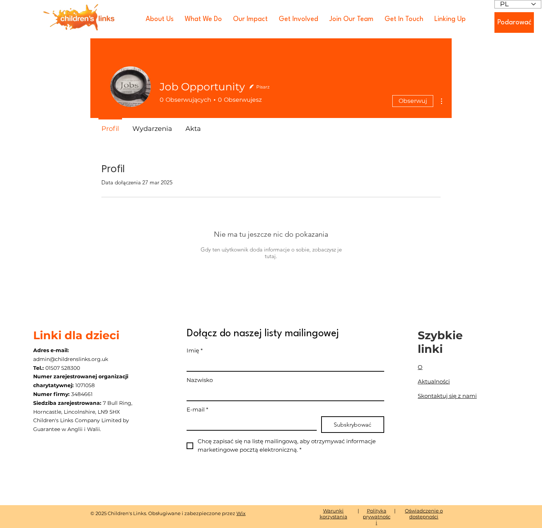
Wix (241, 513)
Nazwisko (200, 379)
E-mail (197, 409)
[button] (159, 19)
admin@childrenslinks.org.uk (70, 359)
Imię (195, 350)
